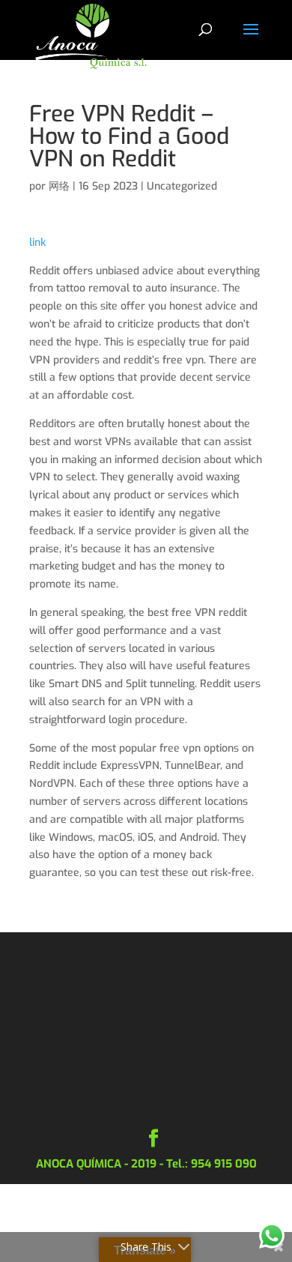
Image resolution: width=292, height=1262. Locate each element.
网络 (59, 186)
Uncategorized (182, 186)
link (37, 242)
